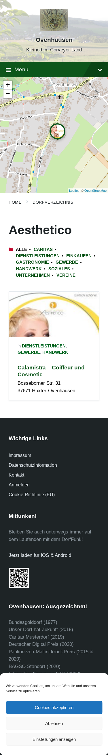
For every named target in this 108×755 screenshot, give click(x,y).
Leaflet (74, 190)
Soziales (59, 269)
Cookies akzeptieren (54, 707)
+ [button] (8, 84)
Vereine (65, 275)
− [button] (8, 93)
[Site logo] (54, 29)
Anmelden (19, 484)
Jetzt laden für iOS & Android (40, 555)
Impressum (20, 455)
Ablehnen (54, 723)
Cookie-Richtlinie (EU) (32, 494)
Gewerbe (67, 262)
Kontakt (16, 475)
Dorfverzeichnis (53, 202)
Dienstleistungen (38, 256)
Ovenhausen (54, 39)
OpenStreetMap (95, 190)
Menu (21, 69)
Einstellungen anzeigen (54, 739)
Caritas (43, 249)
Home (15, 202)
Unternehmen (33, 275)
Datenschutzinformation (33, 465)
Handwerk (29, 269)
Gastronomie (32, 262)
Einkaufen (79, 256)
